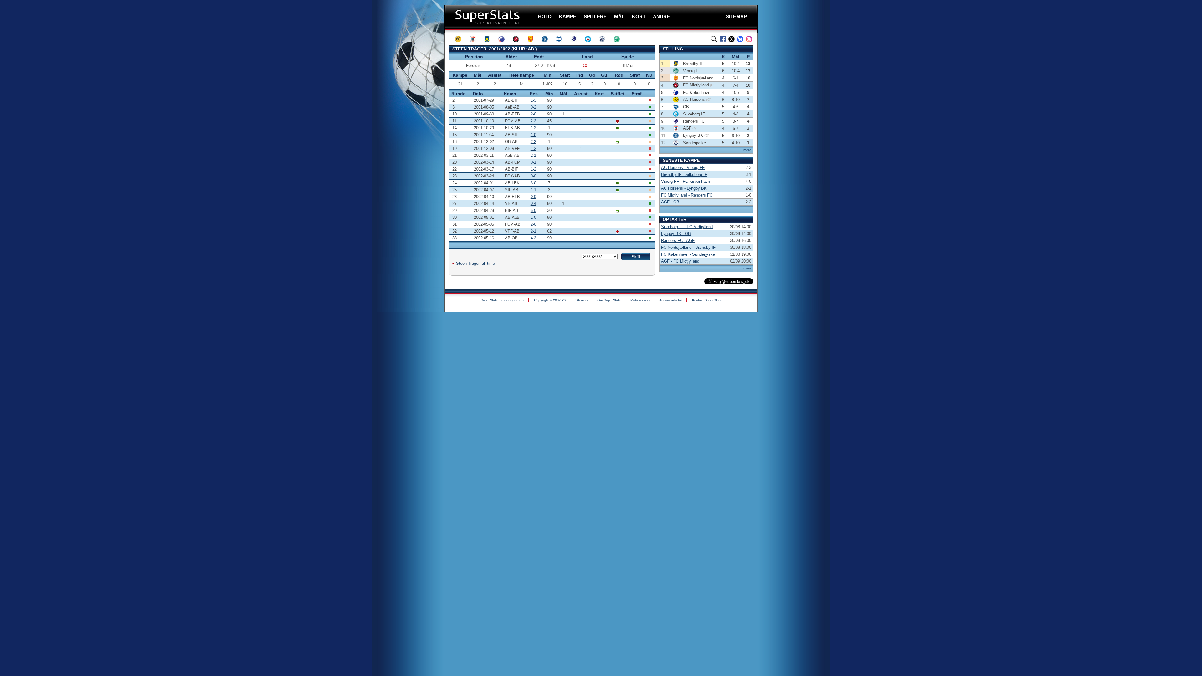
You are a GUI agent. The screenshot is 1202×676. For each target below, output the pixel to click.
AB (531, 48)
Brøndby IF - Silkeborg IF (684, 174)
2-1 (533, 155)
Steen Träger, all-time (475, 263)
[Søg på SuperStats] (714, 39)
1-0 (533, 134)
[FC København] (504, 39)
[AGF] (475, 39)
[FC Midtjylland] (519, 39)
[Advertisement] (407, 124)
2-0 (533, 114)
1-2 (533, 127)
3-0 (533, 183)
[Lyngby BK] (547, 39)
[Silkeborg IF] (591, 39)
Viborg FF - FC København (685, 181)
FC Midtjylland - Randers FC (686, 195)
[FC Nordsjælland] (533, 39)
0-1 (533, 162)
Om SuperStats (609, 300)
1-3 (533, 100)
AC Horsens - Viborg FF (683, 167)
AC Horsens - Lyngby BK (684, 188)
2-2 (533, 121)
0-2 (533, 107)
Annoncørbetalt (670, 300)
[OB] (562, 39)
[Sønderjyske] (605, 39)
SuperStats (489, 17)
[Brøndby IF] (490, 39)
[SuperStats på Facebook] (723, 39)
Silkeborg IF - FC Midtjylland (687, 226)
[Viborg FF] (619, 39)
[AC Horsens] (461, 39)
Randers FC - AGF (678, 240)
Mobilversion (640, 300)
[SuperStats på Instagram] (749, 39)
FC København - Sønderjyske (688, 254)
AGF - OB (670, 202)
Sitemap (581, 300)
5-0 (533, 210)
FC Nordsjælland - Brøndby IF (688, 247)
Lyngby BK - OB (676, 233)
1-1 (533, 189)
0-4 (533, 203)
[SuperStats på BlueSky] (740, 39)
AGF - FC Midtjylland (680, 261)
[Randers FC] (576, 39)
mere (747, 150)
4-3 (533, 238)
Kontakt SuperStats (707, 300)
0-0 (533, 176)
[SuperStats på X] (731, 39)
